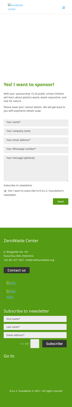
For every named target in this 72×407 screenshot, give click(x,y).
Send (61, 201)
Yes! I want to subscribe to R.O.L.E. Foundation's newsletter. (34, 193)
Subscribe (54, 343)
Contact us (17, 270)
